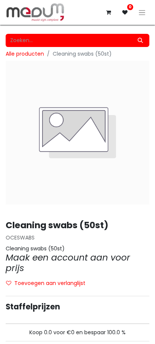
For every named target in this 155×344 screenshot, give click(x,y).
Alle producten (25, 54)
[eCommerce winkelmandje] (108, 12)
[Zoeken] (140, 40)
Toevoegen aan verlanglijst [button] (49, 283)
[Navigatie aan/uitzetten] (142, 12)
